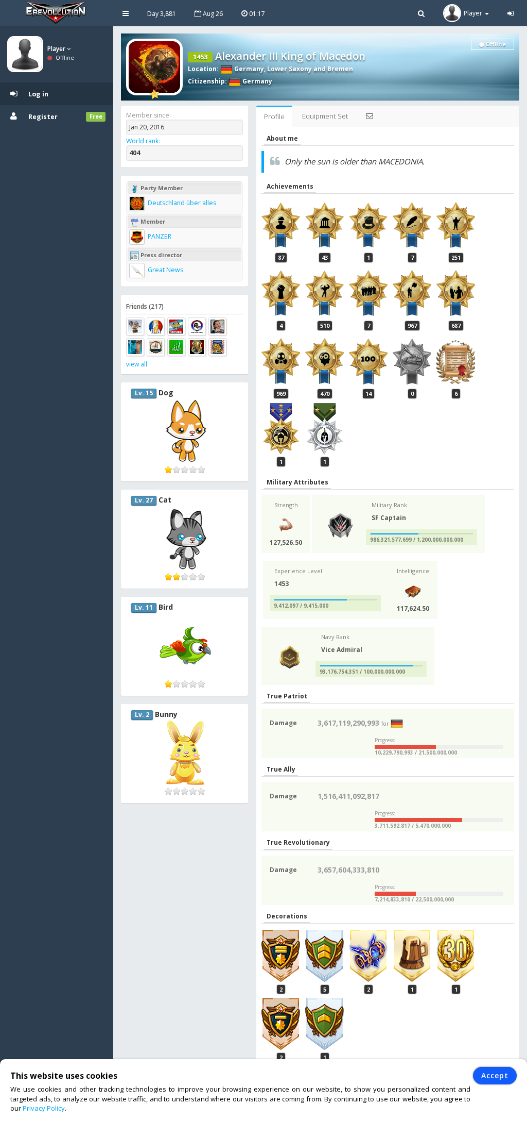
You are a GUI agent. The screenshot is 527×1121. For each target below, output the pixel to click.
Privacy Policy (44, 1108)
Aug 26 (212, 13)
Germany (248, 68)
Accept (494, 1075)
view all (136, 364)
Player (57, 48)
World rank (142, 141)
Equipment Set (325, 116)
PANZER (158, 236)
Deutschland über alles (181, 202)
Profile (274, 116)
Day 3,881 (161, 13)
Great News (164, 269)
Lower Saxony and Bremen (310, 68)
